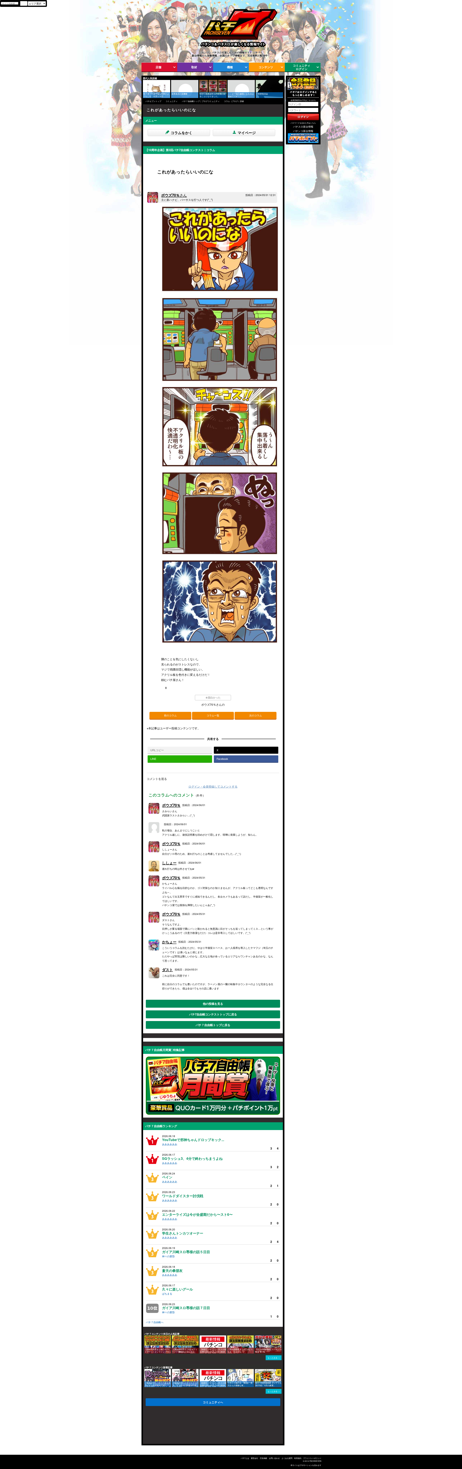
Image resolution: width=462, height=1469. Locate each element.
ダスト (167, 969)
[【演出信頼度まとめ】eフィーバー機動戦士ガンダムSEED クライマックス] (173, 1337)
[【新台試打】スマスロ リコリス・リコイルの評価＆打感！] (173, 1370)
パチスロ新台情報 (303, 126)
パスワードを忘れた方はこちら (303, 123)
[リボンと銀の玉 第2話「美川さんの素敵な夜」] (228, 1370)
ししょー (169, 862)
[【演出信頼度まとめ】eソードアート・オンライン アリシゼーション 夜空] (145, 1337)
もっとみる (273, 1357)
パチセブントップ (153, 101)
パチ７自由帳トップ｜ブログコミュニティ (201, 101)
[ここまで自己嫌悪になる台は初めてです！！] (229, 81)
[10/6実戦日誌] (257, 81)
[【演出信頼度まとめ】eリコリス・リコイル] (228, 1337)
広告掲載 (263, 1458)
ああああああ (169, 1144)
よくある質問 (287, 1458)
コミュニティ (172, 101)
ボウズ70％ (174, 195)
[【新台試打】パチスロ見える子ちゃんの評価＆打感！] (145, 1370)
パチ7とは (245, 1458)
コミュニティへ (213, 1402)
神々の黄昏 (168, 1256)
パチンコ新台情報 (303, 131)
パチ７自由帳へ (155, 1322)
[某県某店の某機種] (172, 81)
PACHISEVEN (315, 1461)
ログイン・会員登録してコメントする (212, 786)
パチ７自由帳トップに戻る (213, 1025)
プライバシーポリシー (312, 1458)
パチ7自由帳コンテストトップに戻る (213, 1014)
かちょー (169, 941)
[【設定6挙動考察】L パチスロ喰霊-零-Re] (256, 1337)
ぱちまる (167, 1293)
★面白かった (213, 697)
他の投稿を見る (213, 1004)
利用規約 (297, 1458)
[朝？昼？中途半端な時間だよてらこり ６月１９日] (144, 81)
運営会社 (254, 1458)
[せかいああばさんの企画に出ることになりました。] (200, 81)
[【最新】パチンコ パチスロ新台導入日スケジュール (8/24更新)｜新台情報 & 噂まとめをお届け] (201, 1337)
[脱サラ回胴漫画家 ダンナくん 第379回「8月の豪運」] (256, 1370)
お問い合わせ (274, 1458)
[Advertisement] (160, 1426)
